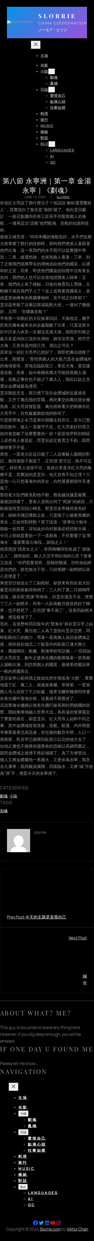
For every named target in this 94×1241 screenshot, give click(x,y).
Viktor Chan (77, 1229)
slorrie (63, 197)
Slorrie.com (50, 1229)
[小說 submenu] (51, 71)
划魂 (4, 810)
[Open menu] (24, 104)
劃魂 (4, 796)
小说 (13, 796)
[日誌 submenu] (51, 89)
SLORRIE (57, 16)
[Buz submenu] (51, 144)
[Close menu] (35, 45)
